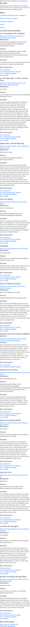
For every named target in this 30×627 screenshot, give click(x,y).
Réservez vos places (6, 36)
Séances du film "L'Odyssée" (20, 248)
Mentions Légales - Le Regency (9, 18)
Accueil (2, 24)
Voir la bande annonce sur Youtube (10, 71)
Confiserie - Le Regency (6, 21)
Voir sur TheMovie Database (8, 73)
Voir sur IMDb (4, 75)
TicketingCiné (24, 1)
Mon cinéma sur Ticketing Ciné (9, 624)
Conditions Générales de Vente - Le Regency (13, 15)
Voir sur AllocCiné (5, 70)
